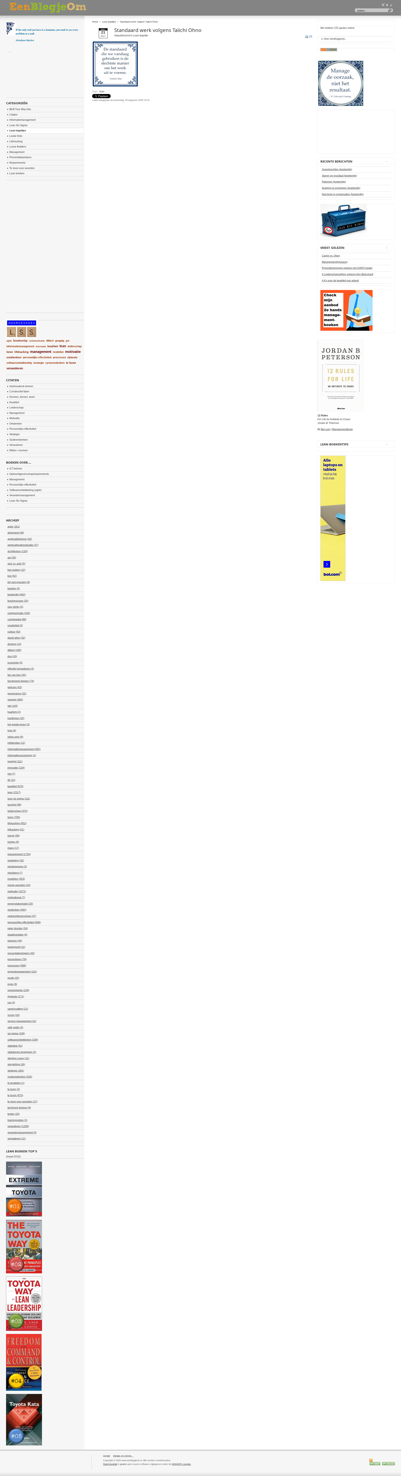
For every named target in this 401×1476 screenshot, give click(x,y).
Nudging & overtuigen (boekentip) (341, 188)
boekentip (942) (16, 594)
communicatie (37, 340)
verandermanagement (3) (22, 1132)
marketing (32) (16, 860)
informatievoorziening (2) (22, 755)
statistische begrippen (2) (22, 1052)
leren (9, 351)
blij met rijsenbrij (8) (19, 582)
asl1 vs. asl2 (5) (16, 563)
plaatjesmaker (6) (17, 934)
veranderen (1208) (18, 1126)
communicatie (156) (19, 613)
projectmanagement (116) (22, 971)
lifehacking (21, 351)
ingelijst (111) (15, 761)
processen (59, 357)
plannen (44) (15, 940)
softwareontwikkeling (19, 362)
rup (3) (11, 1002)
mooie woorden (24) (19, 885)
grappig (59, 340)
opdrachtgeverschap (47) (22, 916)
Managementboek (342, 429)
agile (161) (14, 526)
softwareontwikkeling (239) (23, 1039)
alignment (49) (16, 532)
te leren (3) (14, 1089)
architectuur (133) (18, 551)
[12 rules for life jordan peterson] (340, 410)
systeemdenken (55, 362)
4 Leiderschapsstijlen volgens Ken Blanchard (347, 274)
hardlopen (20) (16, 718)
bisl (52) (12, 576)
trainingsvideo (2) (17, 1120)
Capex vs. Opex (331, 255)
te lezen (71, 362)
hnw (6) (12, 730)
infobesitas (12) (16, 742)
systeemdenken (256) (20, 1076)
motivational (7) (16, 897)
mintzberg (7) (15, 872)
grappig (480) (15, 699)
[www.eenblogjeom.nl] (69, 8)
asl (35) (12, 557)
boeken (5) (14, 588)
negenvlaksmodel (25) (20, 903)
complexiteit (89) (17, 619)
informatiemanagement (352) (24, 749)
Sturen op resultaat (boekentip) (339, 175)
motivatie (73, 352)
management (40, 352)
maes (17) (13, 848)
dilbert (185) (14, 650)
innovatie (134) (16, 767)
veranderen (14, 368)
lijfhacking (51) (16, 829)
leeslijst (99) (14, 804)
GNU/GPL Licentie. (181, 1464)
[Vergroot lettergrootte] (383, 4)
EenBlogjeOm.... (123, 1456)
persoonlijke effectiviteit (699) (24, 922)
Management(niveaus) (335, 262)
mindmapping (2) (17, 866)
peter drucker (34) (18, 928)
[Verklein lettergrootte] (391, 4)
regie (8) (12, 984)
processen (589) (17, 965)
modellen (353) (16, 878)
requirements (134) (18, 990)
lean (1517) (14, 792)
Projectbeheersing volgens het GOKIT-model (347, 268)
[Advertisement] (141, 112)
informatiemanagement (20, 346)
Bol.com (325, 429)
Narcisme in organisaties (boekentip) (343, 194)
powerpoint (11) (16, 947)
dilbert (50, 340)
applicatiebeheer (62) (20, 539)
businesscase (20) (18, 600)
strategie (38, 362)
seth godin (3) (15, 1027)
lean (101, 91)
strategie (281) (16, 1070)
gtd (67, 340)
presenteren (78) (17, 959)
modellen (58, 352)
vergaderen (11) (17, 1138)
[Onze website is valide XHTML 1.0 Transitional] (388, 1464)
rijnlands (72, 357)
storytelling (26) (16, 1064)
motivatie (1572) (17, 891)
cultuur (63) (14, 631)
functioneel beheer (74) (21, 681)
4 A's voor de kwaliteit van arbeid (340, 280)
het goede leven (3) (19, 724)
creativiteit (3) (15, 625)
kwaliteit (52, 346)
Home (95, 21)
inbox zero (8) (15, 736)
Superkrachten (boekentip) (337, 169)
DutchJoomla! (110, 1464)
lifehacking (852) (17, 823)
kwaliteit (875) (15, 786)
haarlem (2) (14, 712)
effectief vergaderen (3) (21, 668)
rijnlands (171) (16, 996)
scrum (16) (14, 1015)
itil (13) (11, 780)
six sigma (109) (16, 1033)
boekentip (20, 340)
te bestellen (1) (16, 1083)
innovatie (41, 346)
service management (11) (22, 1021)
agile (9, 340)
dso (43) (12, 656)
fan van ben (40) (17, 675)
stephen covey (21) (18, 1058)
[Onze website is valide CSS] (375, 1464)
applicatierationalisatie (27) (23, 545)
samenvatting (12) (18, 1008)
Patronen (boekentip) (334, 181)
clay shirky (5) (15, 606)
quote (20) (13, 977)
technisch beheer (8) (19, 1107)
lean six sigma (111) (19, 798)
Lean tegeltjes (109, 21)
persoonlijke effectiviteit (37, 357)
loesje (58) (14, 835)
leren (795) (14, 817)
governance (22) (17, 693)
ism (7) (11, 773)
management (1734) (19, 854)
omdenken (14, 357)
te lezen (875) (15, 1095)
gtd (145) (13, 705)
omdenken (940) (17, 909)
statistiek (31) (15, 1045)
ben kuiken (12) (16, 569)
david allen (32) (16, 637)
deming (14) (14, 644)
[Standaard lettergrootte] (387, 4)
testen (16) (14, 1113)
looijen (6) (13, 841)
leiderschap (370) (18, 811)
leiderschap (75, 346)
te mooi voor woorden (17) (22, 1101)
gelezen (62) (15, 687)
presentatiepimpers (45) (21, 953)
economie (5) (15, 662)
